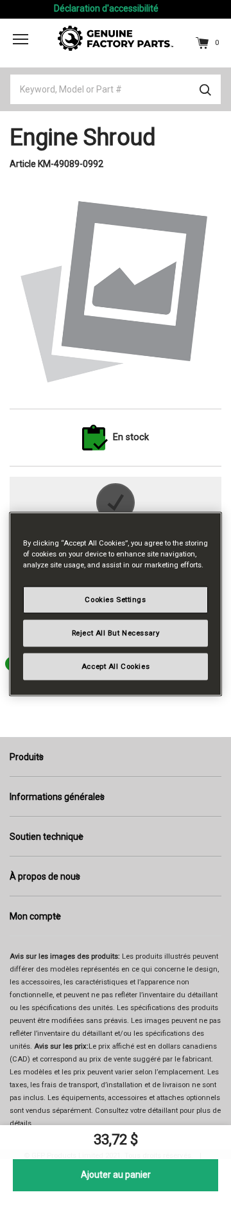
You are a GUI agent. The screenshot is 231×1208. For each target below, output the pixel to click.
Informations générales (57, 797)
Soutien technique (46, 836)
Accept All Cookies (115, 666)
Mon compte (35, 916)
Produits (27, 757)
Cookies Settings (115, 599)
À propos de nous (45, 876)
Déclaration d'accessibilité (106, 8)
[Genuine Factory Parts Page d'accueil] (115, 37)
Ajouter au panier (116, 1174)
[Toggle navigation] (20, 39)
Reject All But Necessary (116, 632)
